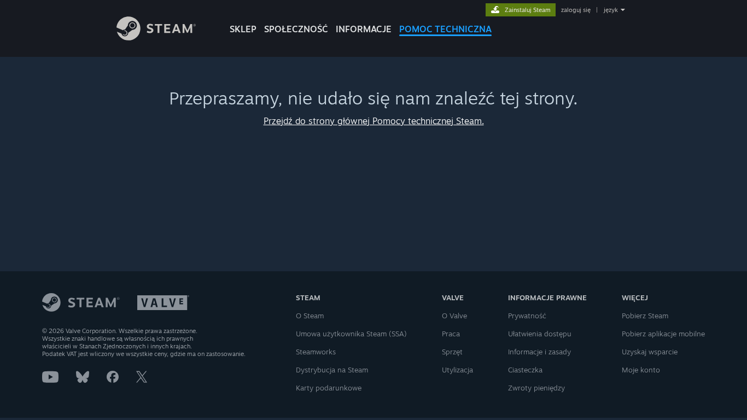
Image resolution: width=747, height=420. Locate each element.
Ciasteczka (525, 369)
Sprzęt (452, 351)
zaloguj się (576, 10)
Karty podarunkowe (328, 387)
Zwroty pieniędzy (536, 387)
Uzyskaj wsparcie (650, 351)
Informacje (364, 29)
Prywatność (527, 315)
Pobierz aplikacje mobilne (663, 333)
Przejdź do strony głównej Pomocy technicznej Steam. (374, 120)
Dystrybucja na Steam (332, 369)
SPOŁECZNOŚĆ (296, 29)
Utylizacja (457, 369)
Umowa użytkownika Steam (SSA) (351, 333)
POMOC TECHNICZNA (445, 29)
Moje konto (641, 369)
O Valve (454, 315)
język (611, 10)
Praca (451, 333)
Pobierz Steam (645, 315)
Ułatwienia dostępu (539, 333)
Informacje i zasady (539, 351)
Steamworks (316, 351)
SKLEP (243, 29)
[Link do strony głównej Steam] (156, 37)
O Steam (310, 315)
